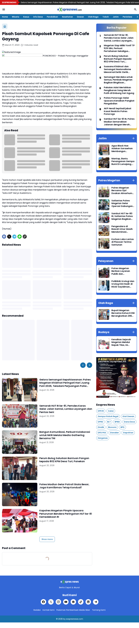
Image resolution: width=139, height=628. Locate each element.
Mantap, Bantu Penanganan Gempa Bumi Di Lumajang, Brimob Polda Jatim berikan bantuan (122, 161)
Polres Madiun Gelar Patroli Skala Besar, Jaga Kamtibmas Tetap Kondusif (64, 486)
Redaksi (37, 610)
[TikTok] (80, 602)
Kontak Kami (48, 610)
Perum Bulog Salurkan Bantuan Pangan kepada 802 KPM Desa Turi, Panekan (64, 460)
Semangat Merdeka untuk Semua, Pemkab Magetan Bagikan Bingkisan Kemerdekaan (118, 80)
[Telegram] (14, 237)
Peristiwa (127, 16)
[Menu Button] (3, 9)
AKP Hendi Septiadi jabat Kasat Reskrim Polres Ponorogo (117, 111)
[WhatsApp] (20, 237)
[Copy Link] (25, 237)
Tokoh (105, 16)
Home (5, 16)
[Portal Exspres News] (69, 9)
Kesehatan (67, 16)
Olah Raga (93, 16)
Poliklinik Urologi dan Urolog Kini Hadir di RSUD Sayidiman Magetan (122, 284)
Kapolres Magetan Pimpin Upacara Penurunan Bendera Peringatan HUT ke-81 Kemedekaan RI (65, 513)
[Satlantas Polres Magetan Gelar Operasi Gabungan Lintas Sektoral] (104, 204)
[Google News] (73, 602)
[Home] (4, 26)
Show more (47, 539)
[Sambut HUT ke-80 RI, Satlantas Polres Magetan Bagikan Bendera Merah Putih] (104, 217)
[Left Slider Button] (83, 365)
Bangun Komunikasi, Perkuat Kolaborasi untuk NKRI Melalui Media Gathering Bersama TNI (64, 435)
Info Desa (38, 16)
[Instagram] (58, 602)
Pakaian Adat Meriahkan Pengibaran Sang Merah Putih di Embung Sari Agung (119, 90)
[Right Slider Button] (136, 17)
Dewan (80, 16)
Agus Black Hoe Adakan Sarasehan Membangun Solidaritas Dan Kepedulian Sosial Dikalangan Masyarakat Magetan (122, 148)
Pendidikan (52, 16)
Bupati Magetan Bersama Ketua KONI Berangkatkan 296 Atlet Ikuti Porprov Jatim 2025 (123, 313)
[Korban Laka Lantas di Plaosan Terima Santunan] (104, 243)
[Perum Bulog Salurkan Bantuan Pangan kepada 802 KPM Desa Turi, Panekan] (19, 468)
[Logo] (69, 582)
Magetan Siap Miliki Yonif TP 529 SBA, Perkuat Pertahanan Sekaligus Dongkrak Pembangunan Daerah (119, 48)
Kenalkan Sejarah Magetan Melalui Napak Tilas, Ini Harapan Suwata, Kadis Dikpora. (121, 342)
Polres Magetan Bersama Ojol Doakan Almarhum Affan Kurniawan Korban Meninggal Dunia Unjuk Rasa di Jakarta (122, 190)
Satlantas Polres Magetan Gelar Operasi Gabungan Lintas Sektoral (122, 203)
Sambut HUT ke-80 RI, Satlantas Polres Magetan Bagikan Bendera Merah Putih (123, 216)
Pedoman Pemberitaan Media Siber (73, 610)
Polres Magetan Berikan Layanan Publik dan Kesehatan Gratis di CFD (122, 271)
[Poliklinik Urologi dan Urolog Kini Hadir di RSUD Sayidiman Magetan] (104, 285)
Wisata (15, 16)
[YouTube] (66, 602)
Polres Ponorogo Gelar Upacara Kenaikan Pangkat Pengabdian (119, 101)
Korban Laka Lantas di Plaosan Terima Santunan (122, 242)
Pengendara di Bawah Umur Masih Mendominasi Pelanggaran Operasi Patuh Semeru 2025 (122, 229)
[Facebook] (4, 237)
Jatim (116, 16)
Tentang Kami (98, 610)
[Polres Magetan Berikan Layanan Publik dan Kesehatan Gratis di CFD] (104, 272)
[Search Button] (135, 9)
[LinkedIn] (88, 602)
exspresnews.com (74, 619)
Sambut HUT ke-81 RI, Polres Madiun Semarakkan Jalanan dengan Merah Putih (119, 122)
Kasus (26, 16)
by (64, 619)
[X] (9, 237)
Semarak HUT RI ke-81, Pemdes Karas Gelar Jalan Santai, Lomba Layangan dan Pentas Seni (65, 409)
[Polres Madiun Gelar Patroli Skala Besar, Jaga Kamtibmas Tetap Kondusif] (19, 494)
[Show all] (133, 138)
